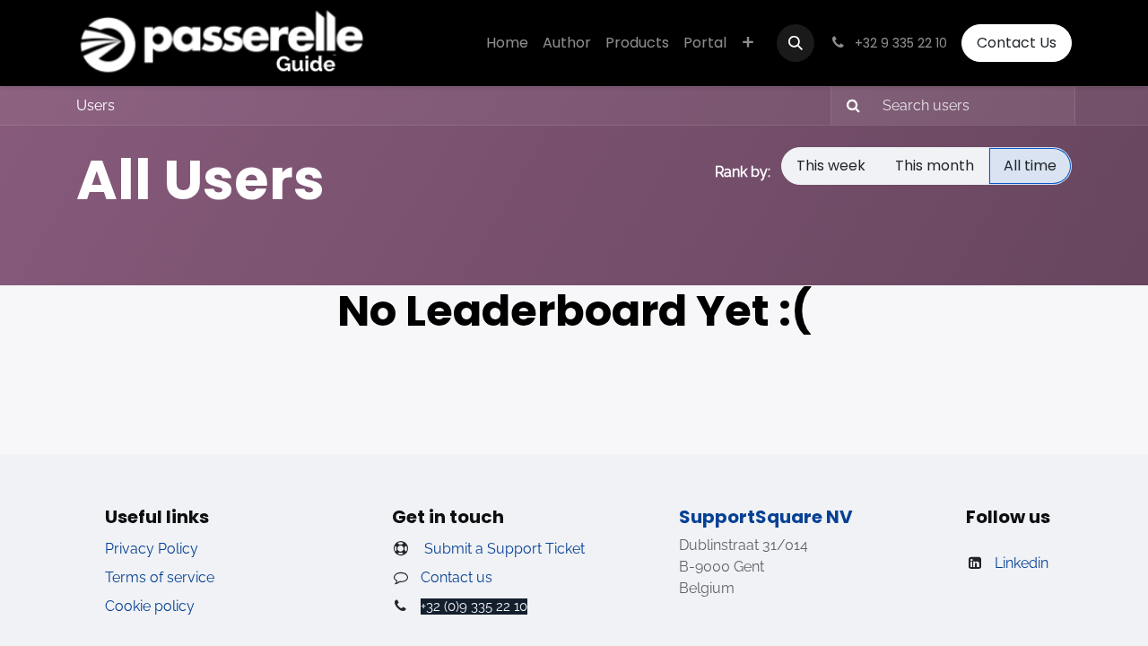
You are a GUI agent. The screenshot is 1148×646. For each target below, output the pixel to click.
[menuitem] (507, 43)
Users (95, 105)
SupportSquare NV (766, 516)
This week (830, 165)
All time (1030, 165)
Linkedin (1021, 563)
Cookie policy (150, 606)
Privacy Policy (151, 548)
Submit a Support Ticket (503, 548)
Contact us (456, 577)
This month (934, 165)
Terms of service (159, 577)
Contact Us (1017, 42)
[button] (795, 43)
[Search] (848, 106)
